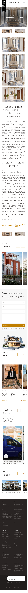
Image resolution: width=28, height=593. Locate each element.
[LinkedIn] (18, 587)
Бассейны (4, 559)
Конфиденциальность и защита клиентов (7, 517)
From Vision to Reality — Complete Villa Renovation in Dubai (12, 462)
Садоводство (5, 557)
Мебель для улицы (18, 534)
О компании (4, 504)
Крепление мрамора (6, 547)
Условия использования (7, 519)
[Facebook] (12, 587)
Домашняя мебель (18, 532)
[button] (18, 246)
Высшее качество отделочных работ (18, 558)
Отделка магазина (6, 538)
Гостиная (16, 543)
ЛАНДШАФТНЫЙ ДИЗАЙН (5, 555)
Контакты (4, 511)
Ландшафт (4, 552)
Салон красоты (17, 518)
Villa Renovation (17, 516)
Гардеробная (17, 536)
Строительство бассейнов (5, 563)
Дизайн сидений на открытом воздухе (6, 545)
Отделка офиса (5, 536)
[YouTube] (6, 587)
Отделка (4, 530)
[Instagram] (9, 587)
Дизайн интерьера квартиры (18, 507)
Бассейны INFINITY (6, 565)
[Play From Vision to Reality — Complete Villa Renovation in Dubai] (12, 443)
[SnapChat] (15, 587)
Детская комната (18, 540)
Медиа (3, 509)
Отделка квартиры (6, 534)
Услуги (15, 552)
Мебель (16, 530)
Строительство (5, 506)
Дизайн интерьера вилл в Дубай (18, 555)
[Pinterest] (20, 587)
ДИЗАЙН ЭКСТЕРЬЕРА (19, 509)
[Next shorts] (22, 410)
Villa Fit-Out (4, 532)
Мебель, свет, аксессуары (17, 563)
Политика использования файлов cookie (7, 522)
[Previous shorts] (19, 410)
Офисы (15, 538)
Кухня (15, 545)
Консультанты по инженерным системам (7, 541)
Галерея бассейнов (6, 569)
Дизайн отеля (17, 511)
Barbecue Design (5, 542)
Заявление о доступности (5, 525)
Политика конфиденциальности (9, 329)
